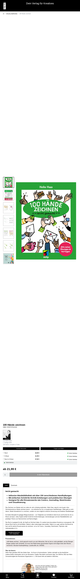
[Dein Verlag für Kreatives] (4, 5)
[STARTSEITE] (3, 14)
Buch (6, 453)
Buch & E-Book (9, 459)
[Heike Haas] (7, 434)
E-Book (7, 456)
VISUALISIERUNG (11, 14)
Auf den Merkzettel (21, 448)
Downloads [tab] (14, 485)
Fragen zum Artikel (59, 448)
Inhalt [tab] (6, 485)
